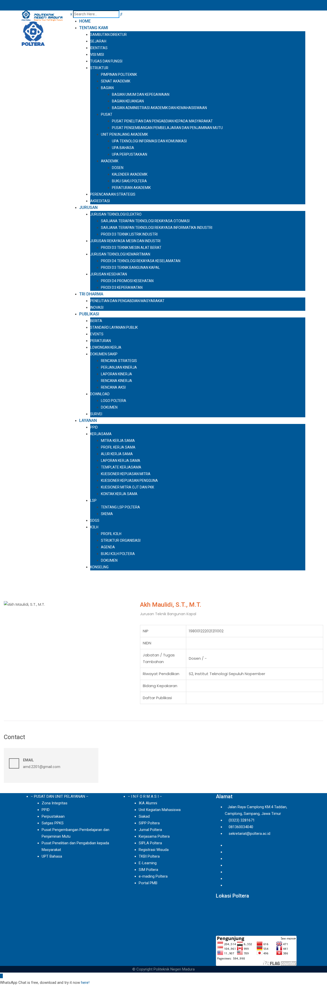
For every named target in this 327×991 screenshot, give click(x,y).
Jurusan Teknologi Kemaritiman (120, 254)
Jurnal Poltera (150, 829)
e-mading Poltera (153, 876)
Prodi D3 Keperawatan (122, 287)
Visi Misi (97, 54)
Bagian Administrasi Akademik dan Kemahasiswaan (159, 108)
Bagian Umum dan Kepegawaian (140, 94)
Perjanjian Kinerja (119, 367)
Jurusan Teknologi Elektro (116, 214)
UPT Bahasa (52, 856)
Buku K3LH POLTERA (118, 554)
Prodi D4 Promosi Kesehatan (127, 281)
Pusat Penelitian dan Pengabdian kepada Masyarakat (162, 121)
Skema (107, 514)
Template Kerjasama (121, 467)
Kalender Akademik (129, 174)
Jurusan (88, 207)
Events (96, 334)
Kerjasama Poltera (154, 836)
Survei (96, 414)
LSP (93, 500)
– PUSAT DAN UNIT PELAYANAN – (59, 796)
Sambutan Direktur (108, 35)
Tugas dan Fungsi (106, 61)
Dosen (117, 168)
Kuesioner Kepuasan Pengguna (129, 480)
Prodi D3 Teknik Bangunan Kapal (130, 267)
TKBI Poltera (149, 856)
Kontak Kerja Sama (119, 494)
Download (100, 394)
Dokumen (109, 407)
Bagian (107, 88)
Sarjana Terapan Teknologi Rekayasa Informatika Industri (156, 228)
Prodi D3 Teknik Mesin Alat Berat (131, 248)
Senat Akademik (115, 81)
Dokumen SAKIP (104, 354)
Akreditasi (100, 201)
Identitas (99, 48)
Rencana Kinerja (116, 381)
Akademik (109, 161)
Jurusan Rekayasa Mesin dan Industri (125, 241)
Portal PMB (148, 883)
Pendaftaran (32, 7)
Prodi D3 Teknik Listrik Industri (129, 234)
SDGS (94, 520)
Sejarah (98, 41)
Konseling (99, 567)
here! (85, 982)
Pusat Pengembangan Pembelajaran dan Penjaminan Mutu (167, 128)
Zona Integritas (54, 803)
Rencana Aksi (113, 387)
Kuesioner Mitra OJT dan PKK (127, 487)
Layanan (88, 420)
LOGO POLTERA (113, 401)
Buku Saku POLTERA (129, 181)
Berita (96, 321)
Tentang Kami (93, 27)
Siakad (144, 816)
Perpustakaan (53, 816)
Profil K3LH (111, 534)
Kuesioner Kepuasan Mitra (125, 474)
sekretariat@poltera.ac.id (249, 833)
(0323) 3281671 (242, 820)
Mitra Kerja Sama (118, 441)
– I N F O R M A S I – (145, 796)
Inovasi (96, 307)
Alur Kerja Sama (117, 454)
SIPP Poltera (149, 823)
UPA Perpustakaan (129, 154)
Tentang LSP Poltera (120, 507)
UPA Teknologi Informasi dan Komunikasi (149, 141)
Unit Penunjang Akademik (124, 134)
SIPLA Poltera (150, 843)
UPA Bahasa (123, 148)
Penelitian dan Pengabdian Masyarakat (127, 301)
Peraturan (100, 341)
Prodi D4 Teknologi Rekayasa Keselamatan (140, 261)
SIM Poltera (148, 869)
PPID (94, 427)
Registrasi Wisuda (154, 849)
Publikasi (89, 314)
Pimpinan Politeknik (119, 74)
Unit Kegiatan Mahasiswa (160, 809)
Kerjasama (101, 434)
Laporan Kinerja (116, 374)
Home (85, 21)
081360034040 (241, 827)
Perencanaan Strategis (112, 194)
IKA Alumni (148, 803)
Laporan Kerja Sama (120, 461)
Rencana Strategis (119, 361)
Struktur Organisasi (121, 540)
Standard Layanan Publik (114, 327)
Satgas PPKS (53, 823)
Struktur (99, 68)
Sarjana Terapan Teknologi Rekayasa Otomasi (145, 221)
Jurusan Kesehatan (108, 274)
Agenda (108, 547)
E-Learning (148, 863)
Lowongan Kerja (105, 347)
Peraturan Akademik (131, 188)
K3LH (94, 527)
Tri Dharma (91, 294)
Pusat (106, 114)
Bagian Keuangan (128, 101)
